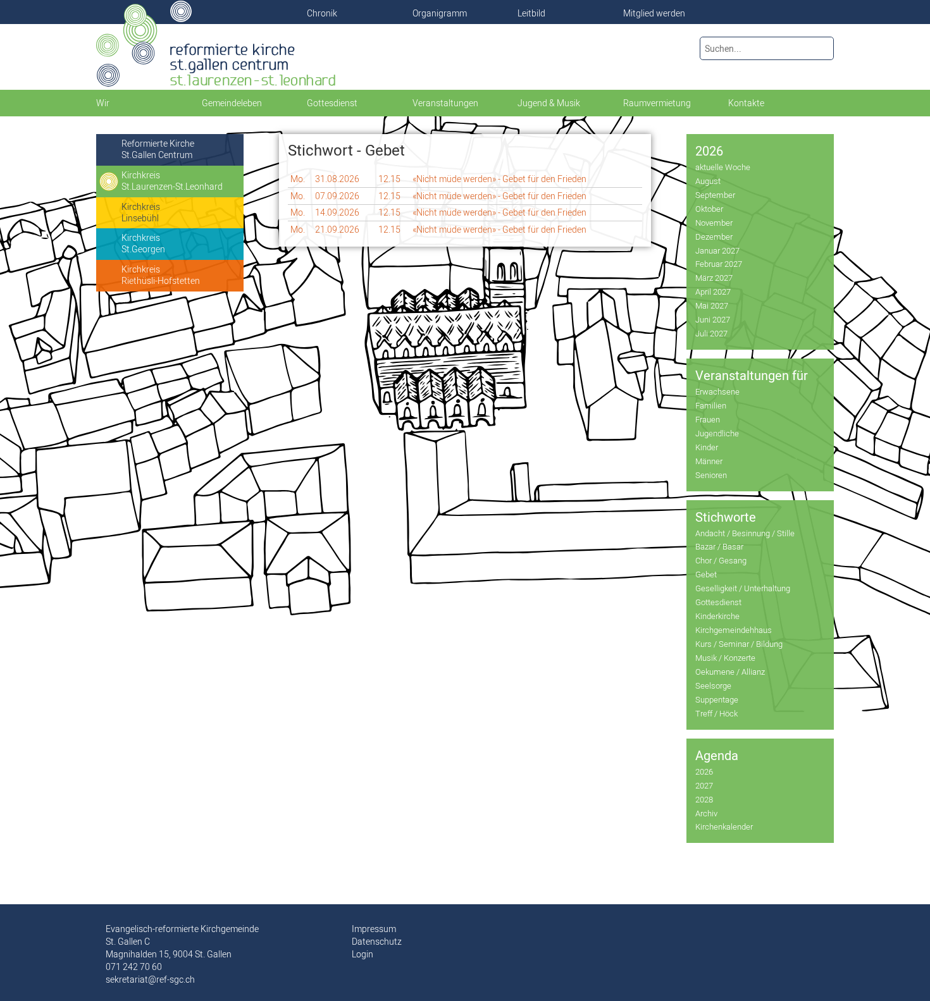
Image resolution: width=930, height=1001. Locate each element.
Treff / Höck (716, 713)
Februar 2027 (718, 263)
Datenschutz (377, 941)
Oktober (709, 208)
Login (362, 954)
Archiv (706, 813)
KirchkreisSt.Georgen (143, 243)
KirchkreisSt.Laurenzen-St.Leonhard (172, 181)
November (714, 222)
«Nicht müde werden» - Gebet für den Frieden (499, 179)
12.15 (389, 179)
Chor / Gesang (721, 560)
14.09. (337, 212)
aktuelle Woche (722, 167)
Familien (710, 405)
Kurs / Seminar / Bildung (739, 643)
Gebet (706, 574)
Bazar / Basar (719, 546)
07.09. (337, 196)
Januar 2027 (717, 250)
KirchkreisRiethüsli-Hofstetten (160, 275)
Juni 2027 (712, 319)
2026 (704, 771)
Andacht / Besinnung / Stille (745, 533)
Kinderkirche (717, 616)
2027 (704, 785)
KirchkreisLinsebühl (140, 212)
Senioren (711, 475)
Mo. (297, 179)
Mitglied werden (654, 13)
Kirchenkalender (724, 826)
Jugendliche (717, 433)
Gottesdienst (718, 602)
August (708, 181)
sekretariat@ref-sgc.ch (150, 979)
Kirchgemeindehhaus (733, 630)
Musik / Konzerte (725, 657)
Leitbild (531, 13)
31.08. (337, 179)
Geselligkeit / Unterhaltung (742, 588)
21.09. (337, 229)
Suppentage (716, 699)
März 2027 (714, 277)
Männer (708, 461)
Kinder (706, 447)
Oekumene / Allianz (730, 671)
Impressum (374, 929)
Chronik (322, 13)
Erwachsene (717, 391)
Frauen (707, 419)
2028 (704, 799)
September (715, 194)
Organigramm (439, 13)
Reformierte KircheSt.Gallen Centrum (157, 149)
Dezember (714, 236)
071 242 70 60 (134, 967)
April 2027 (713, 291)
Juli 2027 (711, 333)
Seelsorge (713, 685)
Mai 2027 (711, 305)
